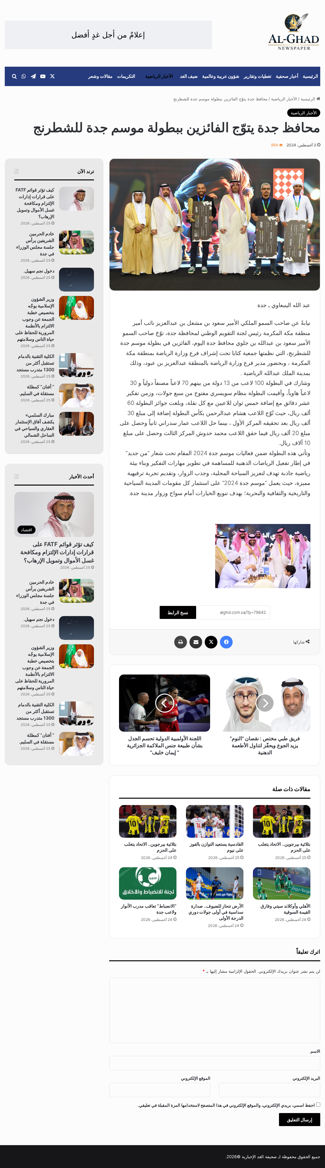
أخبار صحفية (287, 76)
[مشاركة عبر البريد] (195, 642)
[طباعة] (180, 642)
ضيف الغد (189, 76)
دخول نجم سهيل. (38, 270)
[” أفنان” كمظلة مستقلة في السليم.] (76, 395)
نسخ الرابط (178, 612)
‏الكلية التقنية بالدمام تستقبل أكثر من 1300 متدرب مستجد (35, 362)
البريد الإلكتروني (306, 1078)
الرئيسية (310, 76)
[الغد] (293, 32)
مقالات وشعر (100, 76)
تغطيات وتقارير (257, 76)
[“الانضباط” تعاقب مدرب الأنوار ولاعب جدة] (147, 883)
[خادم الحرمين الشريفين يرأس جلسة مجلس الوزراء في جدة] (76, 242)
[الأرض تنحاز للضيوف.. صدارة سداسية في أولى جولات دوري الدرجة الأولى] (214, 883)
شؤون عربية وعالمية (220, 76)
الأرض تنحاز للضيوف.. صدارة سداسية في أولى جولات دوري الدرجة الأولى (216, 912)
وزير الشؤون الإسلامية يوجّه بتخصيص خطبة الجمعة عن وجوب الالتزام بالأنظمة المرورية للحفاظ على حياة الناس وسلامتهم (34, 319)
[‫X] (211, 642)
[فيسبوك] (226, 642)
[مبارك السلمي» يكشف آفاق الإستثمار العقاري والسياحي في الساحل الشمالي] (76, 424)
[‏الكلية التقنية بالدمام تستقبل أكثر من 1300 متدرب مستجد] (76, 365)
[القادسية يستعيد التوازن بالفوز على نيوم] (214, 821)
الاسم (315, 1051)
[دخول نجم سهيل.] (76, 280)
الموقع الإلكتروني (195, 1078)
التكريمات (126, 76)
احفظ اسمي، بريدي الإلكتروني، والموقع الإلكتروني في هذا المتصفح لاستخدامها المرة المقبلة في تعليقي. (226, 1105)
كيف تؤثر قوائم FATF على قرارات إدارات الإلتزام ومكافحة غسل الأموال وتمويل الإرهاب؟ (35, 203)
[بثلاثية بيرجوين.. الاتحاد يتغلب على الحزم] (281, 821)
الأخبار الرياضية (159, 76)
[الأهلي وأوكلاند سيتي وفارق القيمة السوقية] (281, 883)
